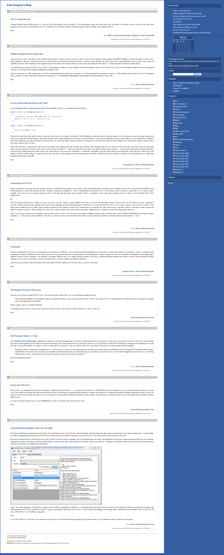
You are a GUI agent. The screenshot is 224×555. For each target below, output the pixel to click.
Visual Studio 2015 (182, 161)
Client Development (182, 112)
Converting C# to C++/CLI (21, 183)
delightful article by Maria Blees (25, 341)
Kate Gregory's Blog (19, 5)
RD (176, 137)
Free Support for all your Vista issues (26, 290)
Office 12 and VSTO (182, 131)
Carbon (177, 109)
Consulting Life (128, 165)
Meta (176, 126)
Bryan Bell (21, 537)
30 (177, 41)
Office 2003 (179, 134)
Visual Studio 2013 (182, 159)
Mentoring (178, 123)
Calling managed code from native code (27, 54)
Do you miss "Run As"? (20, 385)
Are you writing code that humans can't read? (29, 103)
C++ (105, 35)
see (69, 254)
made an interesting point (31, 108)
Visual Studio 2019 (182, 167)
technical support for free (86, 295)
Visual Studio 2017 (182, 164)
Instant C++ (68, 191)
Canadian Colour (128, 271)
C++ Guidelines (180, 104)
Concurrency (179, 115)
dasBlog (176, 91)
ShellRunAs (46, 401)
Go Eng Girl (15, 247)
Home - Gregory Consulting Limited (186, 83)
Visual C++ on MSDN (180, 88)
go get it (42, 512)
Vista (152, 317)
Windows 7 (179, 169)
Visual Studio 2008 (147, 35)
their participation (89, 252)
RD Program (177, 85)
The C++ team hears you (20, 19)
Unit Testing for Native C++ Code (24, 336)
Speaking (135, 35)
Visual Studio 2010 (182, 156)
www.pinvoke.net (25, 435)
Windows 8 (179, 172)
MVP (110, 35)
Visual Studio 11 (181, 150)
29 (174, 41)
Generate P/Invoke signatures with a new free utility (31, 428)
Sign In (170, 183)
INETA (177, 120)
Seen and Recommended (122, 35)
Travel (177, 145)
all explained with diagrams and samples (74, 76)
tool (37, 439)
